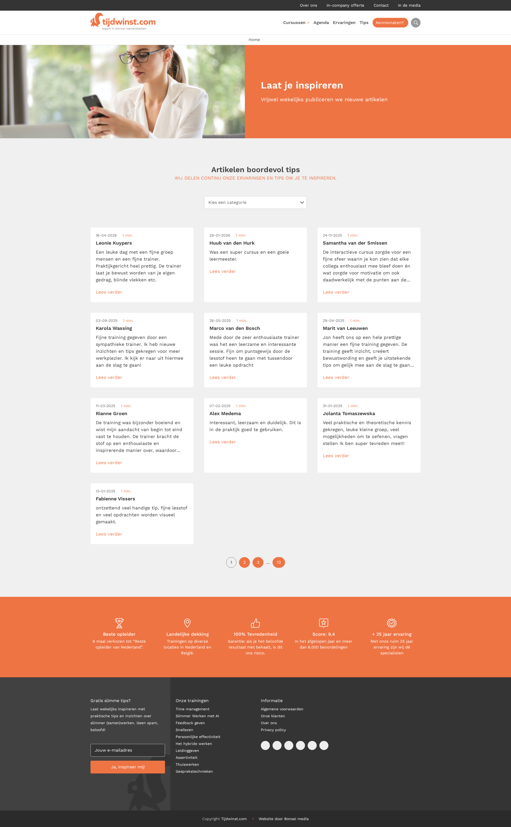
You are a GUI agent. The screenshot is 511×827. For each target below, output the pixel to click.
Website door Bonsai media (284, 819)
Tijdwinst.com (234, 819)
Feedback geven (190, 723)
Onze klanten (273, 716)
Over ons (308, 5)
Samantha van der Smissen (355, 243)
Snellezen (184, 730)
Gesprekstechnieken (194, 771)
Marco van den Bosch (234, 328)
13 (279, 562)
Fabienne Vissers (115, 498)
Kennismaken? (390, 22)
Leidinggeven (187, 750)
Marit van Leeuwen (345, 328)
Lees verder (109, 292)
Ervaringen (344, 22)
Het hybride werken (194, 743)
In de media (409, 5)
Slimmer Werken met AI (197, 716)
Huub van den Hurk (232, 243)
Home (254, 39)
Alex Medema (225, 413)
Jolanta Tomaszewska (349, 413)
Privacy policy (273, 730)
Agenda (321, 22)
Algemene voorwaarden (282, 709)
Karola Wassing (114, 328)
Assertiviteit (186, 757)
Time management (192, 709)
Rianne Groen (111, 413)
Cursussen (294, 22)
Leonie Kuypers (114, 243)
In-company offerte (345, 5)
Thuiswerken (187, 764)
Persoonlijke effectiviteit (198, 737)
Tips (364, 22)
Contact (381, 5)
